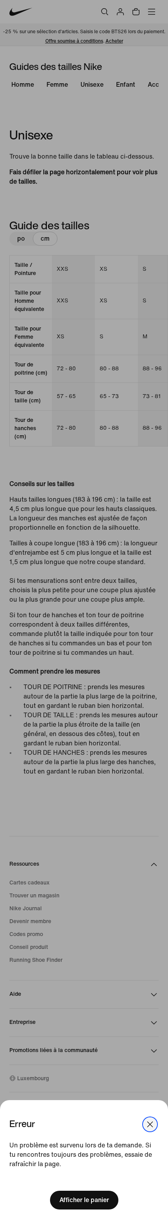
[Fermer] (150, 1124)
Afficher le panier (84, 1200)
